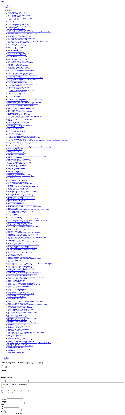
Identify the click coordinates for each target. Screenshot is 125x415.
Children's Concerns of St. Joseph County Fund (20, 62)
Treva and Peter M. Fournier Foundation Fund (19, 333)
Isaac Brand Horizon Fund (14, 150)
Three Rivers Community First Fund (17, 320)
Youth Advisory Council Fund (15, 352)
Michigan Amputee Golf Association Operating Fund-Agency (24, 206)
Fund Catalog (7, 6)
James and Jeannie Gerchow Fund (16, 154)
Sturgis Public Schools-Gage (15, 298)
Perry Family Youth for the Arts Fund (17, 228)
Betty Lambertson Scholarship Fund (17, 35)
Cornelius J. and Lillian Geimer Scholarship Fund (20, 70)
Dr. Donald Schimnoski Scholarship (17, 96)
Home (5, 4)
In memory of (25, 391)
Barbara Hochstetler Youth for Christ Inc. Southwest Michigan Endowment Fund (29, 32)
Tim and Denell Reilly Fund (15, 330)
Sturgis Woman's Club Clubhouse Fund (18, 306)
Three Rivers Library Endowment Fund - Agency (20, 321)
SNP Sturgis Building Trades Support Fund (19, 257)
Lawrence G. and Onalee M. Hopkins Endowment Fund (22, 186)
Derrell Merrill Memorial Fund (15, 85)
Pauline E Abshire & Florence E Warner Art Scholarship (22, 226)
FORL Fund (10, 121)
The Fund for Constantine (14, 314)
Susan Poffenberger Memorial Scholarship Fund (20, 309)
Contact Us (7, 7)
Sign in (6, 359)
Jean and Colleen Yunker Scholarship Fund (19, 162)
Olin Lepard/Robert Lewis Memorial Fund (18, 215)
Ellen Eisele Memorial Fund (15, 110)
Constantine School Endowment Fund (17, 67)
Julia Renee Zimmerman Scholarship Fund (18, 174)
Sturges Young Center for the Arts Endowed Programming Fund (24, 272)
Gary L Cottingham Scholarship (16, 131)
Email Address (5, 403)
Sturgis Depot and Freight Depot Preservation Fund (21, 283)
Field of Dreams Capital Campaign (16, 117)
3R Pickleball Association (14, 16)
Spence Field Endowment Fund (15, 260)
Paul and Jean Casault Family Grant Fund (18, 222)
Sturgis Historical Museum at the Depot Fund (19, 286)
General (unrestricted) (8, 384)
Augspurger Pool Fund (13, 27)
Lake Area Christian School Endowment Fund (19, 183)
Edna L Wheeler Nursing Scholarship (17, 101)
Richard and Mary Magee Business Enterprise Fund (21, 238)
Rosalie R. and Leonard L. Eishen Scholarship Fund (21, 252)
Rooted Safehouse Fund (13, 251)
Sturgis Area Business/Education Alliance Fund (20, 275)
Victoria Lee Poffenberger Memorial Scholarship (20, 341)
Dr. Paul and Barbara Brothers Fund (17, 98)
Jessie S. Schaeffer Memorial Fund (16, 165)
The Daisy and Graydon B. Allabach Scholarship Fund (22, 312)
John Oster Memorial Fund (14, 170)
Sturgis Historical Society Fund (15, 287)
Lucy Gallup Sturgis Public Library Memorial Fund (21, 196)
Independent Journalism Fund (15, 148)
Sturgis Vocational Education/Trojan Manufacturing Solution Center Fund (27, 304)
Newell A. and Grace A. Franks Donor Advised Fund (21, 211)
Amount (3, 380)
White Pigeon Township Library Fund (17, 344)
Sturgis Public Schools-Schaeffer (16, 300)
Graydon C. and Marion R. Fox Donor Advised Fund (21, 136)
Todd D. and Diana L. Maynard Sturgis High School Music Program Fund (27, 332)
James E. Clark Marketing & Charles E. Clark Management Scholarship (26, 156)
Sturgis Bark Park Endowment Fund (17, 278)
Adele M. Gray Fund (13, 19)
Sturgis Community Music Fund (16, 280)
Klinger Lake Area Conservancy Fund (17, 182)
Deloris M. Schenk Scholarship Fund (17, 82)
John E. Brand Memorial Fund (15, 166)
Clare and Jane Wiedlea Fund (15, 64)
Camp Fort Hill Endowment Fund (16, 45)
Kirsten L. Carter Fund (13, 179)
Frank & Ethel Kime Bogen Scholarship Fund (19, 125)
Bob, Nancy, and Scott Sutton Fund (17, 39)
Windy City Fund (12, 350)
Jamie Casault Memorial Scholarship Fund (18, 159)
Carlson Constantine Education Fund (17, 56)
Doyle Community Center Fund (16, 93)
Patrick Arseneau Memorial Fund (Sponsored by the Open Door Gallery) (27, 220)
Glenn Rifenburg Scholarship (15, 134)
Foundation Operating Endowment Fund (18, 122)
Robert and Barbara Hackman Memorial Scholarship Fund (23, 245)
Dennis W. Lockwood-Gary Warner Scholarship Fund (22, 84)
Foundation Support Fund (14, 124)
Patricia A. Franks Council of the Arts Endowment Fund (22, 219)
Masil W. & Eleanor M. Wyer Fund (16, 200)
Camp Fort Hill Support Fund (15, 49)
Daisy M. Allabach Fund (14, 71)
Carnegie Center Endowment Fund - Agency (19, 58)
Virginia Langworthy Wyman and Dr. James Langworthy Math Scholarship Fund (29, 343)
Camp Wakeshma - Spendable (15, 52)
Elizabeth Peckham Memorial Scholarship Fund (20, 105)
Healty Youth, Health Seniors (15, 145)
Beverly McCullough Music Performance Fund (20, 36)
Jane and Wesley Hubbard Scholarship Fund (19, 160)
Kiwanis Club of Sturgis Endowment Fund (19, 180)
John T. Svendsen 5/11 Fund (15, 173)
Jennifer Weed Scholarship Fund (16, 163)
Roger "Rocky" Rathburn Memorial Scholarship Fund (22, 248)
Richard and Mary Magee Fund (15, 240)
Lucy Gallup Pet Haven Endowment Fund (18, 194)
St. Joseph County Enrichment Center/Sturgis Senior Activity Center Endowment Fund (30, 263)
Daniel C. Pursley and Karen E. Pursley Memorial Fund (22, 75)
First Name (4, 399)
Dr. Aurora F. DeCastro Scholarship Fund (18, 94)
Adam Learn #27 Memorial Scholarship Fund (19, 18)
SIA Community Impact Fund (15, 255)
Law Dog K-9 (11, 185)
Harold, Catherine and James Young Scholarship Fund (22, 142)
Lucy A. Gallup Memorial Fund (16, 193)
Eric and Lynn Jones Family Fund (16, 113)
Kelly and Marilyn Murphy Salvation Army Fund (20, 176)
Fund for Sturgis (11, 130)
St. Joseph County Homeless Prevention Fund (19, 266)
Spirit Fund (10, 261)
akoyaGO (11, 413)
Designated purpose (22, 384)
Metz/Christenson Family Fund (15, 203)
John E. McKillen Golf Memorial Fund (17, 168)
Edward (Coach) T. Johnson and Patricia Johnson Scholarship (24, 102)
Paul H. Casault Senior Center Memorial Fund (19, 223)
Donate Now (8, 10)
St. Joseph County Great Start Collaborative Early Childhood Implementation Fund (29, 264)
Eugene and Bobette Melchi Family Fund (18, 114)
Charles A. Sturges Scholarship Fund (17, 59)
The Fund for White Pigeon (14, 315)
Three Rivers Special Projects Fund (16, 324)
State (2, 408)
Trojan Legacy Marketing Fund (15, 336)
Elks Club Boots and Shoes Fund (16, 107)
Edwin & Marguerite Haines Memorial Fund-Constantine (22, 104)
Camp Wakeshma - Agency (14, 50)
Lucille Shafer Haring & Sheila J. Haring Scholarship (21, 191)
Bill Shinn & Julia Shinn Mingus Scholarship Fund (21, 38)
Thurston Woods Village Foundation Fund (18, 329)
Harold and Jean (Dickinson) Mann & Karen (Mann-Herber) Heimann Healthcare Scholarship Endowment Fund (37, 140)
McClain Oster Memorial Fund (15, 202)
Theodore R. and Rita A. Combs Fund (17, 317)
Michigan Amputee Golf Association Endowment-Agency (23, 205)
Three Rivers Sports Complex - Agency (18, 326)
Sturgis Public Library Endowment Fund (18, 295)
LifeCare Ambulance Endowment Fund (18, 188)
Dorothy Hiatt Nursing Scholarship (16, 91)
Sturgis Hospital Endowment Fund (16, 289)
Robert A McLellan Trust (14, 243)
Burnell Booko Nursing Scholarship (17, 44)
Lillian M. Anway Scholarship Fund (17, 189)
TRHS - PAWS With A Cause (15, 335)
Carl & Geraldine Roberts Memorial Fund (18, 53)
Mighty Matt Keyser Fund (14, 208)
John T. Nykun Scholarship (14, 171)
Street (2, 404)
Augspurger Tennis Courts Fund (16, 29)
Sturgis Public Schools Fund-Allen (16, 297)
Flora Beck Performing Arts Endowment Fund (19, 119)
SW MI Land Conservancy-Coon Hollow (18, 310)
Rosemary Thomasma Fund (14, 254)
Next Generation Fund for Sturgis (16, 212)
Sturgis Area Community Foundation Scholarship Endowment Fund (25, 277)
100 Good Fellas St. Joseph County (17, 12)
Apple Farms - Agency (13, 22)
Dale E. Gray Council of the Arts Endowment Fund (21, 73)
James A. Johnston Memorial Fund (16, 153)
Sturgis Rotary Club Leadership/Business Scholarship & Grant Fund (25, 301)
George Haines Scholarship (14, 133)
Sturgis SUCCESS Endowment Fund (17, 303)
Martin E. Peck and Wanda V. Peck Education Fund (21, 199)
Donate (3, 412)
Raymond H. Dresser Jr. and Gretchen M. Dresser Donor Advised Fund (26, 237)
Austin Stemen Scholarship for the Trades (18, 30)
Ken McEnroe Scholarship (14, 177)
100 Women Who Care (13, 13)
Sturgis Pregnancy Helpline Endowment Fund (19, 292)
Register (6, 358)
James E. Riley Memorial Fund (15, 157)
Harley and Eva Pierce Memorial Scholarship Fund (21, 139)
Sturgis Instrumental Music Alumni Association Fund (21, 291)
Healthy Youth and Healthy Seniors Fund (18, 143)
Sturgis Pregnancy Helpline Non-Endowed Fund (20, 294)
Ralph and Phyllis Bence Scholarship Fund (19, 235)
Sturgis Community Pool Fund (15, 281)
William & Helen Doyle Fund (15, 347)
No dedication (6, 391)
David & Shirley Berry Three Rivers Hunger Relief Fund (22, 79)
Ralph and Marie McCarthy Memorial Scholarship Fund (22, 234)
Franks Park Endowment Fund (15, 127)
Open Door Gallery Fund (14, 217)
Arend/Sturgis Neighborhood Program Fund (19, 26)
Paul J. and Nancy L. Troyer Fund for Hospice (19, 225)
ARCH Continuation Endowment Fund (18, 24)
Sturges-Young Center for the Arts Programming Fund (22, 274)
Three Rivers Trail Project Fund (15, 327)
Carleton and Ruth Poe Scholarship (16, 55)
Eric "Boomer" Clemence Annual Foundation (19, 111)
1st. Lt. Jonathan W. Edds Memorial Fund (18, 15)
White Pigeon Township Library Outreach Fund (20, 346)
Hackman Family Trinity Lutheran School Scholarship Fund (23, 137)
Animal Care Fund (12, 21)
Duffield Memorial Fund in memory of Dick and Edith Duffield (24, 99)
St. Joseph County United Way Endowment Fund (20, 268)
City (2, 406)
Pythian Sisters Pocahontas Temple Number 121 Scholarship (23, 232)
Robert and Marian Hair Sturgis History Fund (19, 246)
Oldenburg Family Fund (13, 214)
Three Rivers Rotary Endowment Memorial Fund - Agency (23, 323)
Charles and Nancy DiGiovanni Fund (17, 61)
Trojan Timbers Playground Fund (16, 338)
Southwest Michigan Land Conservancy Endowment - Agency (24, 258)
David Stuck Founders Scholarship (16, 81)
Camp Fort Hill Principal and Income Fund (19, 47)
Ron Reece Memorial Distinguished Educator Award (21, 249)
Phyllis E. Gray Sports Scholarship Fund (18, 229)
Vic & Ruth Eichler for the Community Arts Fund (20, 340)
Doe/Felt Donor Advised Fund (15, 88)
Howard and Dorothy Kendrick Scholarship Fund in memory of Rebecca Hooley (29, 147)
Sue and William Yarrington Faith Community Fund (21, 307)
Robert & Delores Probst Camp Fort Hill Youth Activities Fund (24, 242)
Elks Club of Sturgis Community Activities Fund (20, 108)
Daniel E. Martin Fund (13, 76)
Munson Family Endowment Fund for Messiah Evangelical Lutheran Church (28, 209)
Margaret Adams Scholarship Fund (16, 197)
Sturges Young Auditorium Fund (16, 271)
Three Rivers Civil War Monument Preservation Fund (21, 318)
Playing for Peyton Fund (14, 231)
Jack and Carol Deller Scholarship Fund (18, 151)
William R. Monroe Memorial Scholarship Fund (20, 349)
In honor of (16, 391)
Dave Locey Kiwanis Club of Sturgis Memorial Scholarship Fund (25, 78)
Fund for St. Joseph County (14, 128)
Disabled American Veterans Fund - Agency (19, 87)
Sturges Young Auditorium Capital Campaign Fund (21, 269)
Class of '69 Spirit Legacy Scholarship (17, 65)
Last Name (4, 401)
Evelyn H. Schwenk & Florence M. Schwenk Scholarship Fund (24, 116)
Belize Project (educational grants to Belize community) (22, 33)
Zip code (3, 410)
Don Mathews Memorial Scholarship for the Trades (21, 90)
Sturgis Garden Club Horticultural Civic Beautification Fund (23, 284)
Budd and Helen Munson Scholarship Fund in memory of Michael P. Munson (28, 41)
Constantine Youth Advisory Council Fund (18, 68)
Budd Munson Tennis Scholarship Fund (18, 42)
